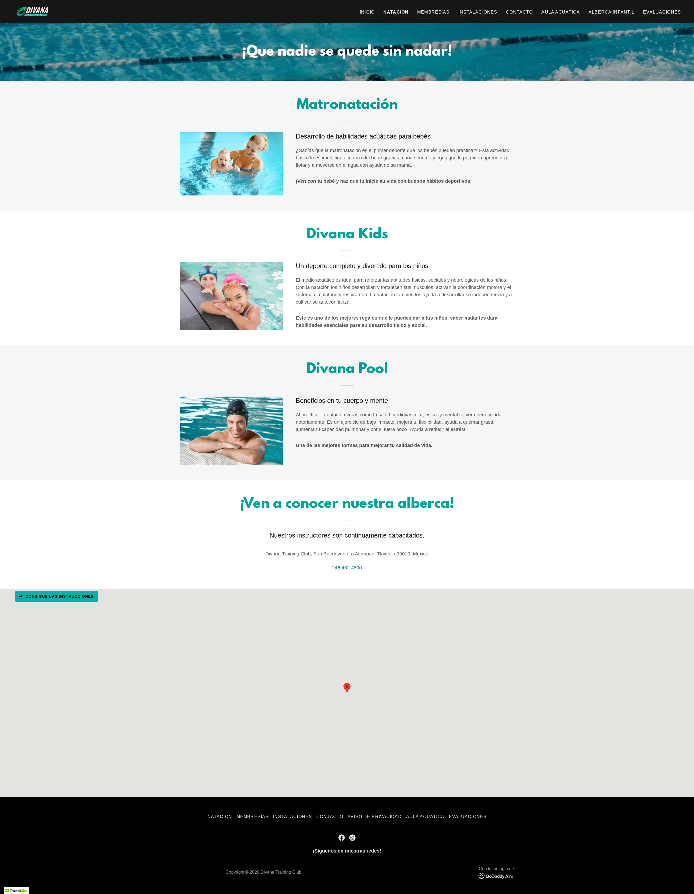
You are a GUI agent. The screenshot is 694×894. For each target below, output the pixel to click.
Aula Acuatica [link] (560, 12)
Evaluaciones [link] (662, 12)
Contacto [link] (519, 12)
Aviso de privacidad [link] (375, 816)
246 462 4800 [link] (347, 567)
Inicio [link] (367, 12)
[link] (33, 11)
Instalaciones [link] (477, 12)
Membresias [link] (433, 12)
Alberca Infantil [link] (611, 12)
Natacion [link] (396, 12)
